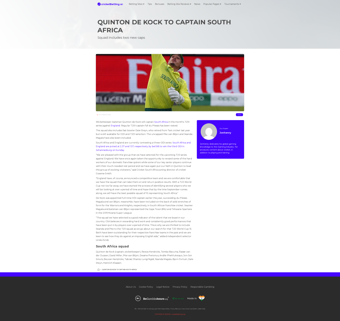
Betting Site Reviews (178, 4)
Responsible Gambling (202, 287)
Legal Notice (162, 287)
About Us (131, 287)
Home (98, 269)
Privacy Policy (180, 287)
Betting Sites (135, 4)
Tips (150, 4)
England (115, 125)
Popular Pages (211, 4)
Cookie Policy (146, 287)
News (197, 4)
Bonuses (159, 4)
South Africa (161, 122)
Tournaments (231, 4)
